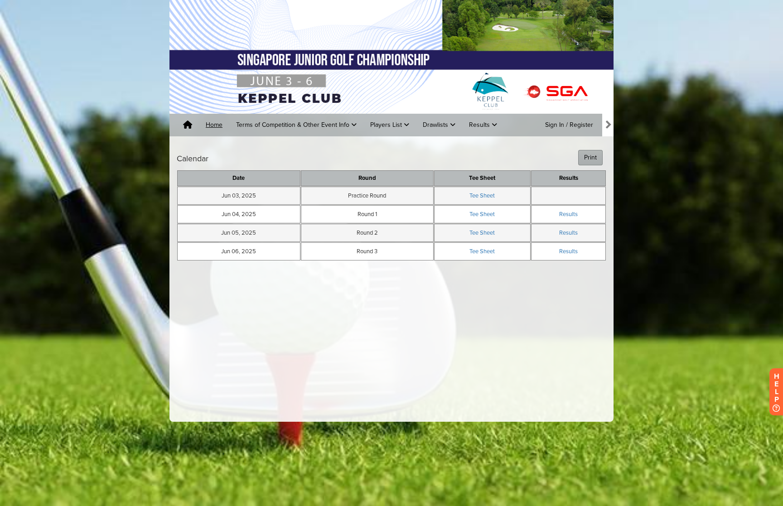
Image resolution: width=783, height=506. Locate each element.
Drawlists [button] (436, 125)
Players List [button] (387, 125)
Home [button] (214, 125)
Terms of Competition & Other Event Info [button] (293, 125)
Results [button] (480, 125)
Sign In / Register (569, 125)
